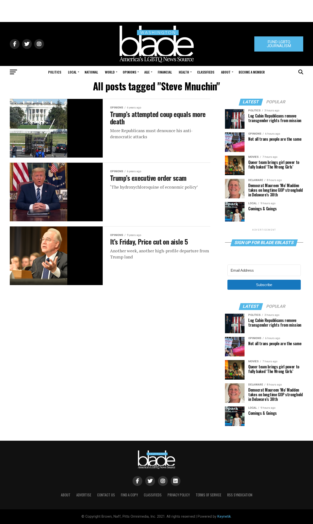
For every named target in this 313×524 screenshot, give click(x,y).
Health (184, 72)
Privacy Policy (179, 494)
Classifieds (205, 72)
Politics (54, 72)
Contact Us (106, 494)
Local (72, 72)
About (226, 72)
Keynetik (224, 516)
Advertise (83, 494)
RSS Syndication (239, 494)
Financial (165, 72)
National (91, 72)
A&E (147, 72)
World (110, 72)
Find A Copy (129, 494)
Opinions (129, 72)
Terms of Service (208, 494)
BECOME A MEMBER (252, 72)
